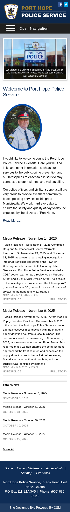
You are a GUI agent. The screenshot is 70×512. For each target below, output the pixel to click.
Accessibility (54, 468)
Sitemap (26, 473)
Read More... (12, 220)
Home (9, 468)
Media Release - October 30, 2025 (24, 420)
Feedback (43, 473)
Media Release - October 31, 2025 (24, 406)
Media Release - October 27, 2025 (24, 433)
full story (58, 299)
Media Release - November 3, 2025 (25, 393)
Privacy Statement (29, 468)
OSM (57, 507)
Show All (8, 449)
